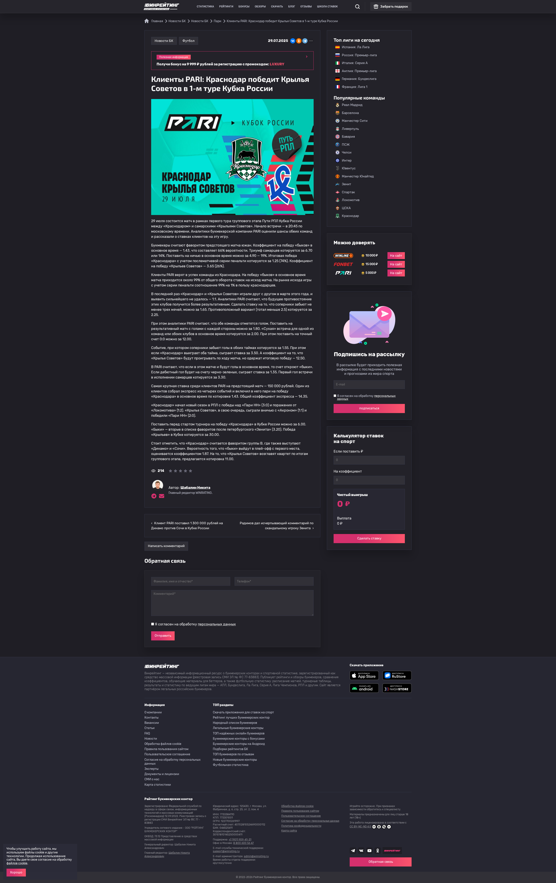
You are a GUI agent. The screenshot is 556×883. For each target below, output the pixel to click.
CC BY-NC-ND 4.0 (360, 826)
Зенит (346, 184)
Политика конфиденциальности (301, 825)
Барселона (350, 113)
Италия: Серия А (352, 63)
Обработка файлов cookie (162, 744)
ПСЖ (346, 145)
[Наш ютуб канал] (369, 850)
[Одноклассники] (298, 40)
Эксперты (151, 769)
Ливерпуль (350, 129)
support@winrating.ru (226, 851)
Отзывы (306, 6)
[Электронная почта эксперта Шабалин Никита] (161, 496)
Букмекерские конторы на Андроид (239, 744)
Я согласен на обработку (195, 624)
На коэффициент (348, 471)
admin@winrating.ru (256, 856)
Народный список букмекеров (235, 723)
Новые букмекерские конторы (235, 760)
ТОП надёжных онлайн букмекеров (239, 733)
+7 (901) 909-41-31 (240, 839)
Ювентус (349, 168)
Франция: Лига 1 (352, 87)
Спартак (348, 192)
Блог (291, 6)
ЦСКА (346, 208)
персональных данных (217, 624)
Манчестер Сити (354, 121)
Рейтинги (226, 6)
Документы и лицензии (161, 774)
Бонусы (244, 6)
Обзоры (260, 6)
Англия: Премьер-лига (357, 71)
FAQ (147, 733)
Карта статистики (157, 785)
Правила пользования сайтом (166, 749)
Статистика (205, 6)
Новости (150, 739)
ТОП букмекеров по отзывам (233, 754)
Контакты (151, 717)
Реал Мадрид (352, 105)
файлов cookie (17, 863)
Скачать (277, 6)
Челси (346, 152)
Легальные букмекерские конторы (238, 728)
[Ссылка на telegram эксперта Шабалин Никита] (153, 496)
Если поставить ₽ (348, 451)
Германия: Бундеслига (357, 79)
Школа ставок (327, 6)
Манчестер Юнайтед (358, 176)
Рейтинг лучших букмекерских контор (241, 717)
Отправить (163, 636)
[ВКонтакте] (292, 40)
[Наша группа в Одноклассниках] (377, 850)
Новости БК (164, 41)
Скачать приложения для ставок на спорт (243, 712)
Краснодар (350, 216)
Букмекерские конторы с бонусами (239, 739)
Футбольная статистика (230, 765)
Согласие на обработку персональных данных (172, 762)
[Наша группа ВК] (361, 850)
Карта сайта (289, 830)
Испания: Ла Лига (355, 47)
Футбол (188, 41)
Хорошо (16, 872)
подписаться (369, 408)
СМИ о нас (151, 779)
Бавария (348, 137)
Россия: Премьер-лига (357, 55)
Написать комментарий (166, 546)
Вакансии (151, 723)
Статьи (149, 728)
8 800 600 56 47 (243, 843)
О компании (153, 712)
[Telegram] (305, 40)
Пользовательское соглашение (167, 754)
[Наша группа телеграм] (353, 850)
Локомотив (350, 200)
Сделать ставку (369, 538)
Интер (347, 160)
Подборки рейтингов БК (230, 749)
